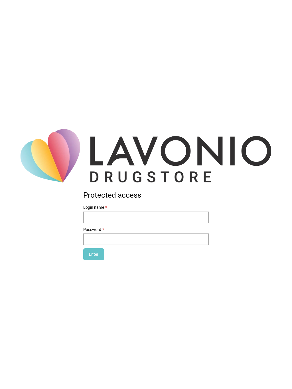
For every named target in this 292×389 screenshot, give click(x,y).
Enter (93, 254)
